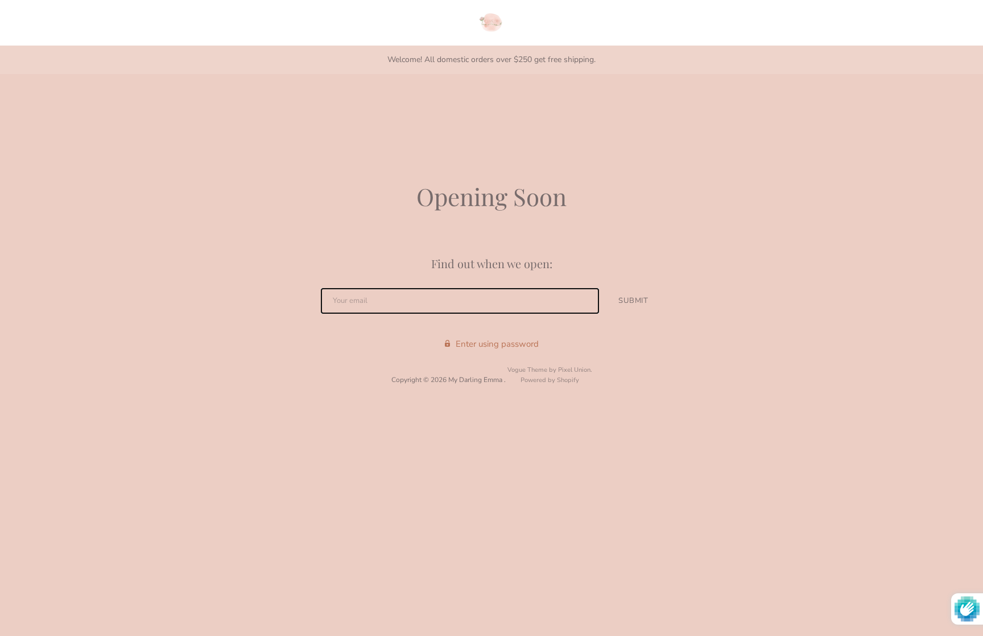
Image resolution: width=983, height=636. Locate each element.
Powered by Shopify (550, 380)
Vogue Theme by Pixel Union (548, 370)
